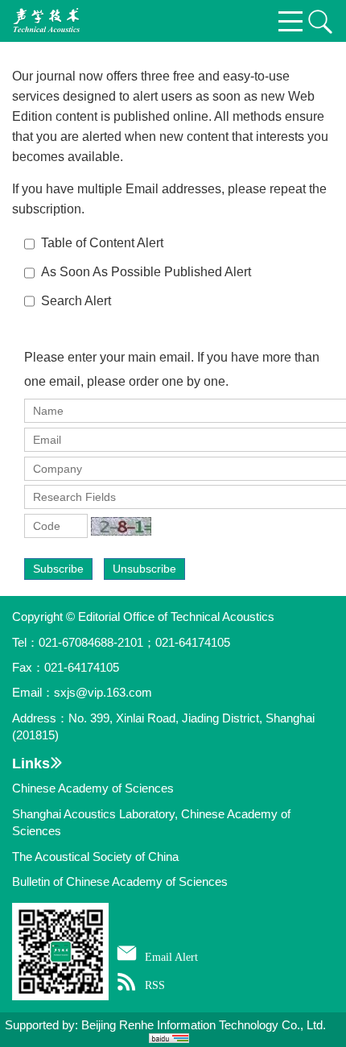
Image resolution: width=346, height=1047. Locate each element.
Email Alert (171, 956)
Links (31, 763)
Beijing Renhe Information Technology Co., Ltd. (203, 1025)
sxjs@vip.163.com (103, 692)
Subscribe (58, 568)
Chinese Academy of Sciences (93, 788)
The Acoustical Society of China (95, 856)
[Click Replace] (121, 526)
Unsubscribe (144, 568)
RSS (155, 985)
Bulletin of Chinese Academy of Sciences (120, 881)
